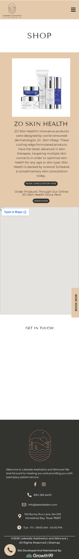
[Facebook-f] (35, 484)
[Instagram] (44, 484)
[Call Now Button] (10, 550)
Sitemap (54, 542)
